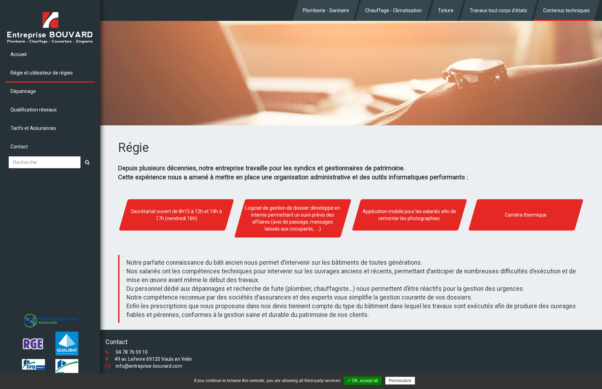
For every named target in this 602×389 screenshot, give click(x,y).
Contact (19, 146)
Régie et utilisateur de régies (41, 73)
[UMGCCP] (33, 364)
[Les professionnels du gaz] (50, 320)
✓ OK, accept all (362, 380)
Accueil (18, 54)
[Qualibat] (66, 344)
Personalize (400, 380)
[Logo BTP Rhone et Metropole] (66, 369)
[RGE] (33, 344)
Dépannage (23, 91)
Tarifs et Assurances (33, 128)
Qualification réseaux (33, 109)
